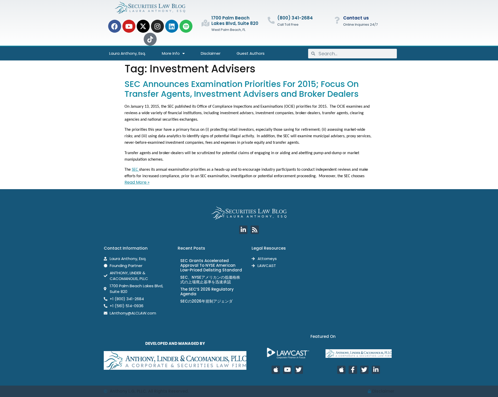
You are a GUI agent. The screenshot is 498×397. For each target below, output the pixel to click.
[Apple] (276, 370)
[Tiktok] (150, 39)
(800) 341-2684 (295, 18)
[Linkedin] (171, 26)
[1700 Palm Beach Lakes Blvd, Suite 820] (205, 22)
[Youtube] (128, 26)
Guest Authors (251, 53)
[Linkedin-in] (243, 229)
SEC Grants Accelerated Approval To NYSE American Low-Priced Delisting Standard (211, 265)
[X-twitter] (143, 26)
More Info (171, 53)
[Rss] (255, 229)
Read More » (137, 182)
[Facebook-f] (353, 370)
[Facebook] (114, 26)
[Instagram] (157, 26)
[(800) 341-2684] (271, 20)
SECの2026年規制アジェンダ (206, 301)
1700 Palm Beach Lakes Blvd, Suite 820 (234, 20)
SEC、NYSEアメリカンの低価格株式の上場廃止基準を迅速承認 (210, 280)
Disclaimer (210, 53)
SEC (135, 170)
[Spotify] (185, 26)
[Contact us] (337, 20)
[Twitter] (299, 370)
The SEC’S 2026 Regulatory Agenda (207, 291)
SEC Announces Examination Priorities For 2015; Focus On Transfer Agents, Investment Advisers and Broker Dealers (242, 89)
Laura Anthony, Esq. (127, 53)
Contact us (356, 18)
